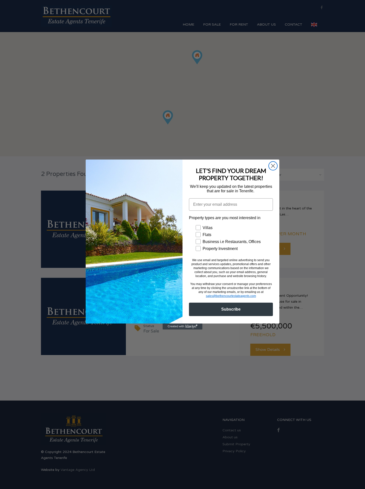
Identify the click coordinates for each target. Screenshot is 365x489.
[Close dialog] (273, 166)
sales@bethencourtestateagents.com (231, 296)
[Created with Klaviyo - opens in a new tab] (182, 326)
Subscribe (231, 309)
